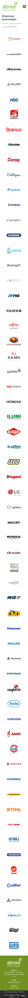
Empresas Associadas (15, 23)
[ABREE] (10, 6)
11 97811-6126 (14, 988)
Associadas (5, 23)
